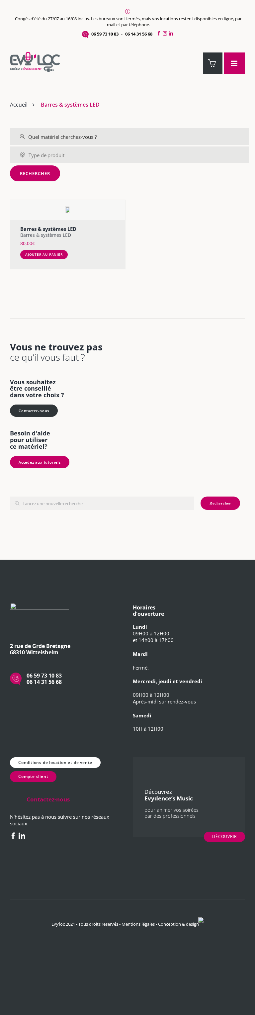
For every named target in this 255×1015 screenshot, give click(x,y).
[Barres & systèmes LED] (67, 210)
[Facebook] (158, 33)
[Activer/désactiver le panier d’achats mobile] (212, 63)
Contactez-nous (34, 410)
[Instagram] (165, 33)
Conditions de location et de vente (55, 762)
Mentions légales (138, 924)
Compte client (33, 776)
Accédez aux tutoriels (40, 462)
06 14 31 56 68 (138, 34)
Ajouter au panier (44, 254)
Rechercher (35, 173)
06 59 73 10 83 (105, 34)
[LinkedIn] (172, 33)
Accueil (19, 104)
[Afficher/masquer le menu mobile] (234, 63)
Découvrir (224, 836)
